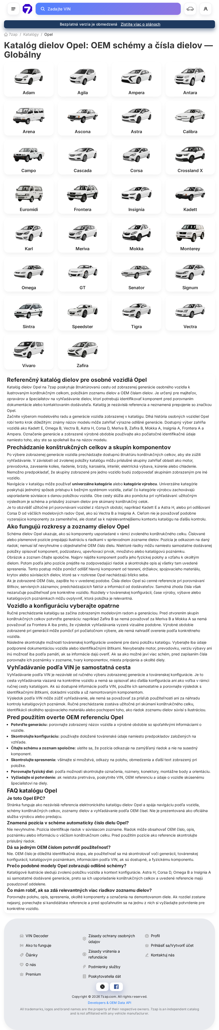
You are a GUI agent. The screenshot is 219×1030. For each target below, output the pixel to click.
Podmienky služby (104, 966)
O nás (31, 964)
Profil (155, 935)
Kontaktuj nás (162, 955)
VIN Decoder (37, 935)
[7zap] (27, 9)
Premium (33, 974)
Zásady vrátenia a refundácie (104, 954)
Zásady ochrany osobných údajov (111, 938)
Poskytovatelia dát (104, 976)
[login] (206, 9)
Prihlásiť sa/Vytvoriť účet (172, 945)
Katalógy (31, 34)
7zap (13, 34)
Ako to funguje (38, 945)
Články (32, 955)
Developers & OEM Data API (109, 1003)
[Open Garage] (190, 9)
